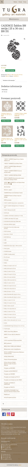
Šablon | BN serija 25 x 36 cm (14, 74)
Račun (15, 2)
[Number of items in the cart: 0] (3, 403)
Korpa (20, 2)
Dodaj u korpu (10, 70)
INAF (20, 465)
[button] (24, 39)
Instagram (8, 414)
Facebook (4, 414)
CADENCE (16, 76)
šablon (7, 76)
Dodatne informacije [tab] (9, 80)
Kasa (24, 2)
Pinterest (13, 414)
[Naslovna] (14, 10)
